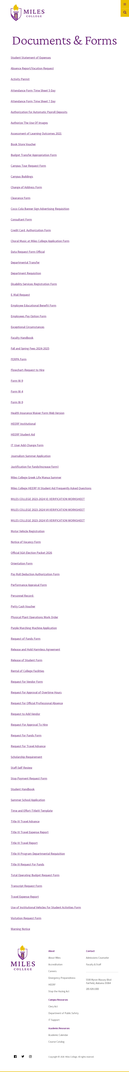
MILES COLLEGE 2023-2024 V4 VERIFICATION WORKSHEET (48, 510)
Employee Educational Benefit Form (33, 305)
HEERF (52, 984)
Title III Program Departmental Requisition (38, 854)
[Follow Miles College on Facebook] (15, 1056)
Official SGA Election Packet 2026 (31, 553)
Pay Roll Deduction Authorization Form (35, 574)
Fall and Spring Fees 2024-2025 (30, 348)
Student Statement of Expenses (31, 57)
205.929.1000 (92, 989)
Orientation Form (22, 563)
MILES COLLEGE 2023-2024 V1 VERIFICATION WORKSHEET (48, 499)
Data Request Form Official (28, 252)
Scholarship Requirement (26, 757)
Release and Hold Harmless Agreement (35, 649)
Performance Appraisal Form (29, 585)
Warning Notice (20, 929)
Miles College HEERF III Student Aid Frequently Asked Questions (51, 488)
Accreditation (55, 964)
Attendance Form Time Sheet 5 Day (33, 90)
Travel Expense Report (25, 897)
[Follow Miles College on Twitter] (23, 1056)
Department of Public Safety (63, 1013)
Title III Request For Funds (27, 864)
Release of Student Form (26, 660)
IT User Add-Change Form (27, 445)
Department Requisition (26, 273)
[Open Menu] (125, 4)
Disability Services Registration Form (34, 284)
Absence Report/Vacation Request (32, 68)
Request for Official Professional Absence (37, 703)
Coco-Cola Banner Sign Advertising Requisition (40, 209)
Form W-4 (17, 391)
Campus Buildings (22, 176)
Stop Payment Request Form (29, 778)
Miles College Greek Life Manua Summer (36, 477)
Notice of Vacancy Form (26, 542)
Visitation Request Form (26, 918)
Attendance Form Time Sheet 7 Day (33, 101)
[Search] (125, 12)
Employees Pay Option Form (28, 316)
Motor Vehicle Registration (28, 531)
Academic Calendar (58, 1035)
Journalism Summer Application (31, 456)
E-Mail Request (20, 295)
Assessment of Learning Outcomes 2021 (36, 133)
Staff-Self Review (21, 768)
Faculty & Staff (93, 964)
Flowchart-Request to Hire (27, 370)
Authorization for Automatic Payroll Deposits (39, 112)
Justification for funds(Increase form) (35, 467)
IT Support (54, 1019)
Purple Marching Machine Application (34, 628)
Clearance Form (20, 198)
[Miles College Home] (32, 12)
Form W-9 (17, 381)
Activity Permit (20, 79)
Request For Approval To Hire (29, 725)
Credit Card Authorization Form (31, 230)
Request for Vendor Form (27, 682)
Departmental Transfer (25, 262)
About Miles (54, 957)
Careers (52, 971)
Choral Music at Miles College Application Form (40, 241)
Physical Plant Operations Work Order (34, 617)
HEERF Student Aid (23, 434)
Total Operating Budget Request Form (35, 875)
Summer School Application (28, 800)
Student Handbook (23, 789)
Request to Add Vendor (25, 714)
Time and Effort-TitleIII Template (32, 811)
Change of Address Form (26, 187)
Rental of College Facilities (27, 671)
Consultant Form (21, 219)
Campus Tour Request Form (28, 166)
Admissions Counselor (97, 957)
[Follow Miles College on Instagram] (30, 1056)
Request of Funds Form (25, 639)
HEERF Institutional (23, 424)
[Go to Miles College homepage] (23, 957)
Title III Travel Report (24, 843)
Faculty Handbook (22, 338)
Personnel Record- (22, 596)
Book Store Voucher (23, 144)
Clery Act (53, 1006)
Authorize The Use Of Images (29, 123)
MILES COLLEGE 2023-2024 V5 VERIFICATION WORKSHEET (48, 520)
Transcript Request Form (26, 886)
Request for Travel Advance (28, 746)
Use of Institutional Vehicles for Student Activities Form (46, 907)
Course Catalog (56, 1041)
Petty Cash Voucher (23, 606)
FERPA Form (19, 359)
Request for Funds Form (26, 735)
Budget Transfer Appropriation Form (34, 155)
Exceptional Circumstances (27, 327)
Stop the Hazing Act (58, 991)
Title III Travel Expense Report (30, 832)
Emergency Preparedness (61, 977)
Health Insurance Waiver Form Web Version (37, 413)
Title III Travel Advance (25, 821)
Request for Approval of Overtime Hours (36, 692)
